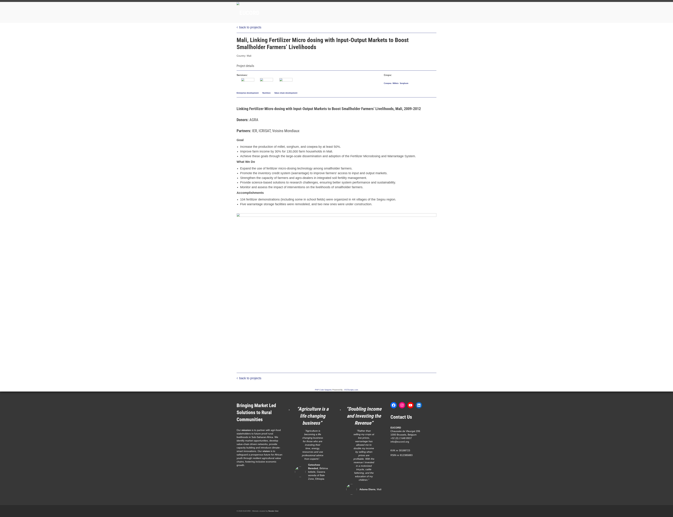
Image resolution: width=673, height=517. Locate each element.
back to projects (250, 27)
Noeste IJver (273, 511)
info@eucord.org (399, 441)
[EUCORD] (268, 12)
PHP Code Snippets (323, 390)
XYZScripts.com (351, 390)
